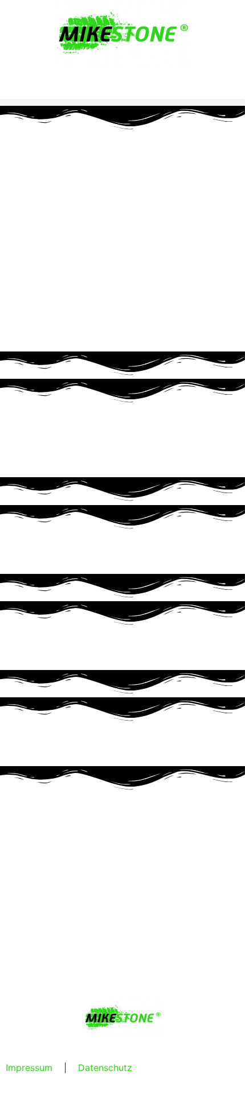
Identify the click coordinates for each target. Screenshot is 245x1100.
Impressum (29, 1067)
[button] (122, 102)
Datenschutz (105, 1067)
